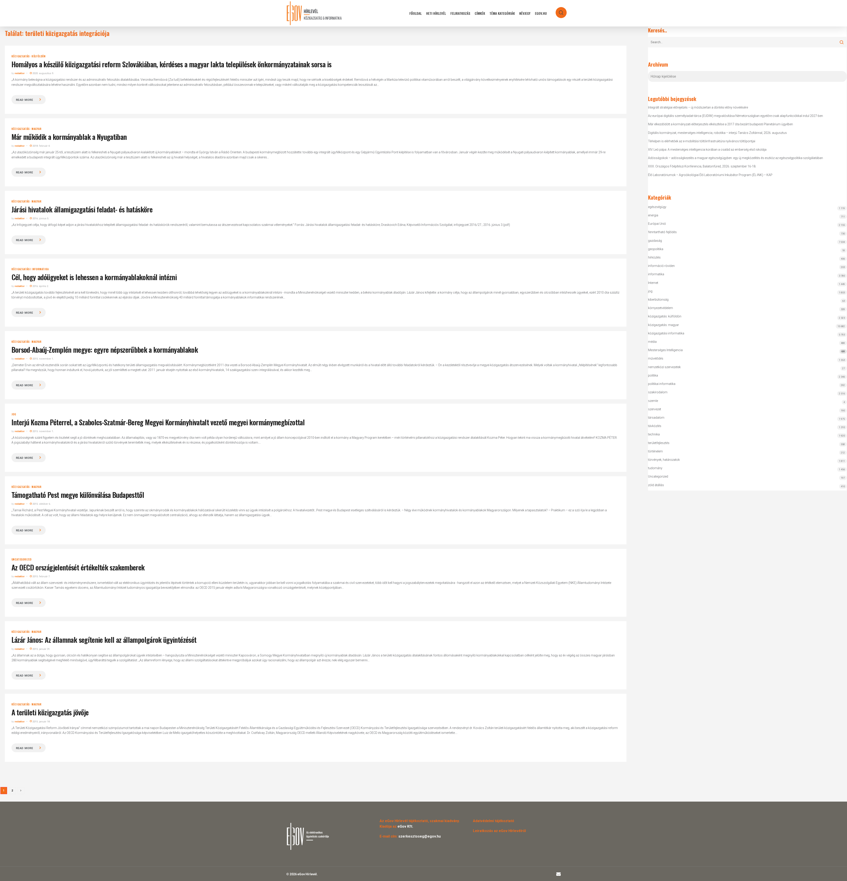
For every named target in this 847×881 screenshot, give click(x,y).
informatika (656, 274)
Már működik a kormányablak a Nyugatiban (69, 136)
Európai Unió (657, 223)
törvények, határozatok (664, 459)
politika (653, 375)
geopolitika (655, 249)
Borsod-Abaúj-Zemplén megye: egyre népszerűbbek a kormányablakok (104, 349)
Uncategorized (21, 559)
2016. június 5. (40, 218)
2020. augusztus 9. (43, 73)
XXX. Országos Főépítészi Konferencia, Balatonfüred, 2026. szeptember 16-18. (702, 166)
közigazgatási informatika (30, 269)
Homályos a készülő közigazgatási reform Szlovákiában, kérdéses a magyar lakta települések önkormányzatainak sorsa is (171, 64)
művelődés (655, 358)
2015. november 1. (43, 358)
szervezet (654, 409)
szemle (653, 401)
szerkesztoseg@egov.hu (419, 836)
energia (653, 215)
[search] (558, 10)
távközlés (654, 426)
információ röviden (661, 266)
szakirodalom (657, 392)
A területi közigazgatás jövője (50, 712)
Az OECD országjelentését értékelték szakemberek (78, 567)
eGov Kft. (405, 826)
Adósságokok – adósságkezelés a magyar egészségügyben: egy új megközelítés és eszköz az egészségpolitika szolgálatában (735, 158)
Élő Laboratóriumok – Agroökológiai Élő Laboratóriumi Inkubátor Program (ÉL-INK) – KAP (710, 175)
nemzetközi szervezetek (664, 367)
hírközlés (654, 257)
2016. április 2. (40, 286)
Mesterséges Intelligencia (746, 350)
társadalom (656, 417)
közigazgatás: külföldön (28, 56)
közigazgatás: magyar (26, 128)
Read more (24, 99)
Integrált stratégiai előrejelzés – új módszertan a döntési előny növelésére (698, 107)
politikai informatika (661, 384)
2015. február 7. (41, 576)
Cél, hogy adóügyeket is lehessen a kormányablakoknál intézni (94, 277)
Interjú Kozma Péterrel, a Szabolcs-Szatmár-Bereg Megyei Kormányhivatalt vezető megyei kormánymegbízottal (158, 422)
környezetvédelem (660, 308)
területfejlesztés (658, 443)
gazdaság (655, 240)
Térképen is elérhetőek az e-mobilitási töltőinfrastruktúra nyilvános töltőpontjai (701, 141)
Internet (653, 283)
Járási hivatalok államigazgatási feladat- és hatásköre (81, 209)
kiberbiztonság (658, 299)
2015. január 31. (41, 649)
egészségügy (657, 207)
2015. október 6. (41, 503)
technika (654, 434)
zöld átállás (656, 485)
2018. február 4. (41, 145)
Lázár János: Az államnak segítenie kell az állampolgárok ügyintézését (104, 639)
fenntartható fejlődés (662, 232)
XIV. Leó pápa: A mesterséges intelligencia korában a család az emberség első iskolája (707, 149)
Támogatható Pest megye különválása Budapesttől (77, 494)
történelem (655, 451)
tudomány (655, 468)
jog (13, 414)
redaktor (19, 73)
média (652, 341)
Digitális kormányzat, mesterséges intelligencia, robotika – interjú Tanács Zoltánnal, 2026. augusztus (717, 133)
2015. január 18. (41, 721)
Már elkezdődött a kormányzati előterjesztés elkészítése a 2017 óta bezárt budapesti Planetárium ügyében (720, 124)
